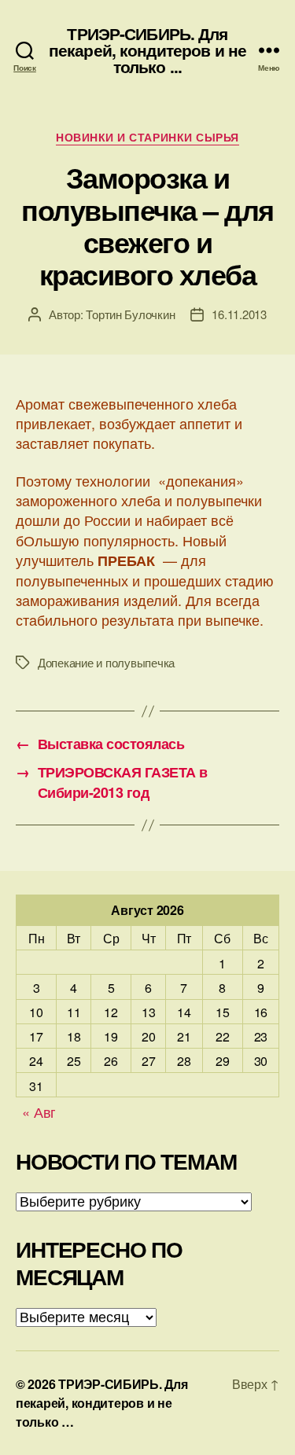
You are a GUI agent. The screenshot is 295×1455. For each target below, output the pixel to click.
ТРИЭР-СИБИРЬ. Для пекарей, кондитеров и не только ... (147, 50)
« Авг (39, 1111)
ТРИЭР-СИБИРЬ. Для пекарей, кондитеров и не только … (102, 1403)
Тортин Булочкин (130, 314)
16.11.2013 (239, 314)
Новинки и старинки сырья (147, 137)
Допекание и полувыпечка (106, 662)
